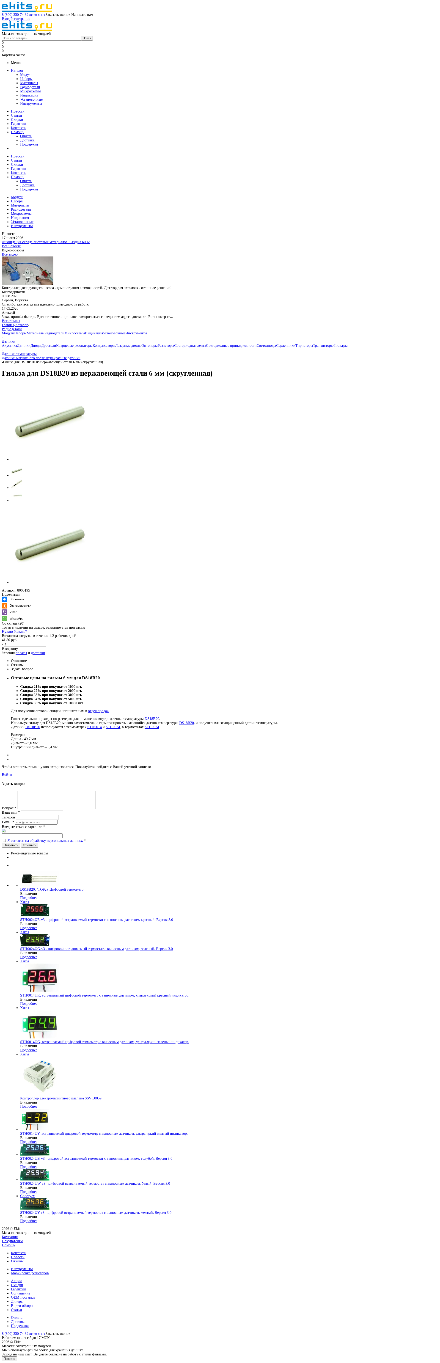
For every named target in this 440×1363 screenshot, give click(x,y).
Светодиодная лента (190, 345)
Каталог (17, 70)
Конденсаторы (104, 345)
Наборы (26, 79)
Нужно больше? (14, 631)
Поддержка (29, 144)
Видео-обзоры (22, 1306)
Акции (16, 1281)
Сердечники (285, 345)
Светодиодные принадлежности (231, 345)
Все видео (10, 254)
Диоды (35, 345)
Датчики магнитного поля (22, 358)
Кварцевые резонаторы (74, 345)
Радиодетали (30, 87)
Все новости (11, 246)
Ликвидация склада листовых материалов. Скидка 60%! (46, 242)
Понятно (9, 1358)
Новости (18, 111)
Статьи (16, 115)
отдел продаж (98, 711)
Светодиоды (266, 345)
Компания (10, 1237)
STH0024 (152, 727)
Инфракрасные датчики (61, 358)
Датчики (23, 345)
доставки (38, 653)
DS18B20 (152, 719)
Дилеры (17, 1301)
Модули (26, 75)
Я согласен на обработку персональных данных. (45, 841)
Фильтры (340, 345)
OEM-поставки (23, 1297)
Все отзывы (11, 321)
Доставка (27, 140)
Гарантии (18, 124)
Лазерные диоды (128, 345)
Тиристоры (304, 345)
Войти (7, 774)
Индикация (29, 95)
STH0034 (113, 727)
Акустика (9, 345)
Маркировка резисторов (30, 1273)
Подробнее (28, 898)
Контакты (18, 128)
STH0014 (94, 727)
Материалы (29, 83)
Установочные (31, 99)
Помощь (17, 132)
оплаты (21, 653)
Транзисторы (323, 345)
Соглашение (20, 1293)
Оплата (26, 136)
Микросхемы (30, 91)
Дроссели (48, 345)
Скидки (17, 119)
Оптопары (149, 345)
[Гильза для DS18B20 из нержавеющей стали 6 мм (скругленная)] (50, 459)
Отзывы (17, 1261)
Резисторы (166, 345)
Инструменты (31, 103)
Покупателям (12, 1241)
